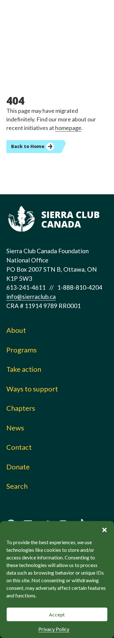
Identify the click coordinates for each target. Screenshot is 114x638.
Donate (18, 466)
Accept (57, 614)
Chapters (20, 408)
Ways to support (32, 388)
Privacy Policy (53, 629)
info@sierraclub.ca (31, 296)
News (15, 427)
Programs (21, 349)
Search (17, 486)
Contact (19, 447)
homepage (68, 127)
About (16, 330)
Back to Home (27, 146)
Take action (23, 369)
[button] (104, 529)
